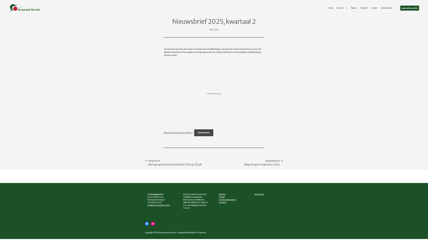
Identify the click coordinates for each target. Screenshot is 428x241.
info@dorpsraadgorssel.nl (159, 205)
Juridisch (222, 202)
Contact (374, 8)
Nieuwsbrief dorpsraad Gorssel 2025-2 (178, 133)
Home (330, 8)
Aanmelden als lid (410, 8)
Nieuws (354, 8)
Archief (222, 197)
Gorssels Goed (386, 8)
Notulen (222, 194)
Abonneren (259, 194)
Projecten (364, 8)
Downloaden (204, 132)
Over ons (340, 8)
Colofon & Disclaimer (227, 200)
